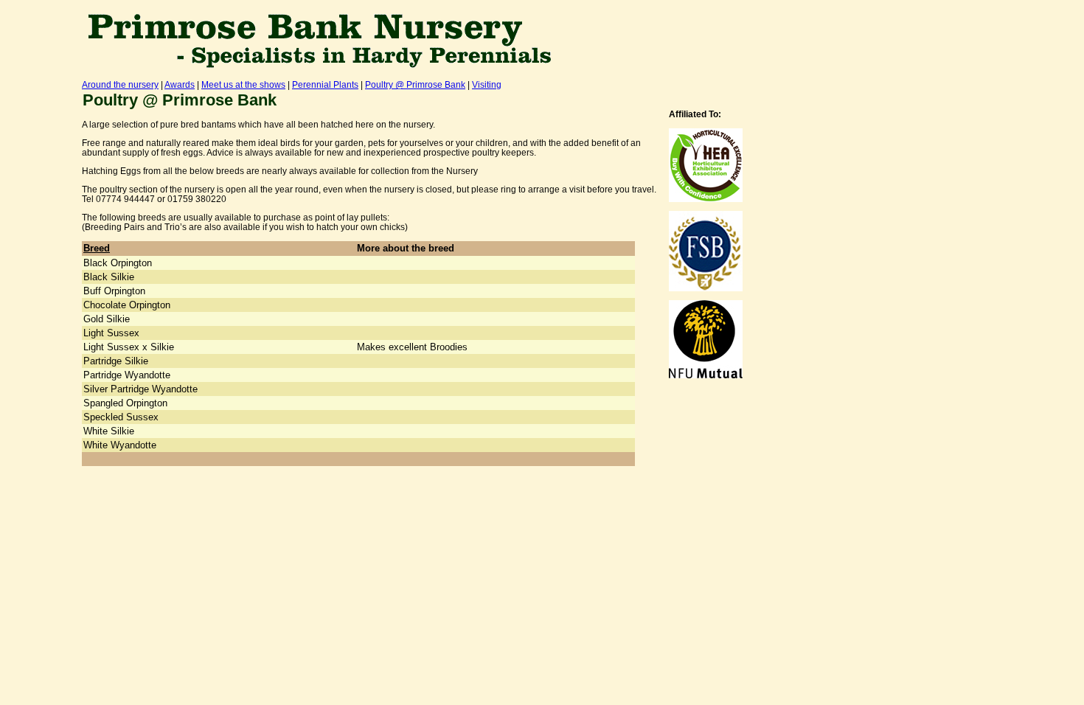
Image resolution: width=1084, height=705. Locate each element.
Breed (96, 248)
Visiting (486, 85)
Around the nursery (120, 85)
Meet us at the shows (243, 85)
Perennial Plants (325, 85)
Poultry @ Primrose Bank (415, 85)
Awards (179, 85)
